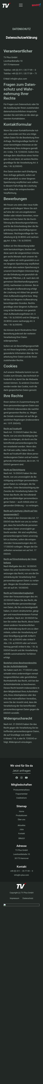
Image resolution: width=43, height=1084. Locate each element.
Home (21, 811)
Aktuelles (21, 825)
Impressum (14, 898)
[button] (22, 771)
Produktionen (21, 815)
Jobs (21, 829)
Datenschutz (28, 898)
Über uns (21, 819)
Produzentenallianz (21, 790)
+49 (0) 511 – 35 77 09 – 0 (21, 871)
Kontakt (21, 833)
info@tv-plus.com (21, 875)
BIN (22, 838)
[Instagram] (21, 777)
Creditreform (21, 798)
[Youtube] (26, 777)
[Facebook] (16, 777)
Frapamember (21, 794)
